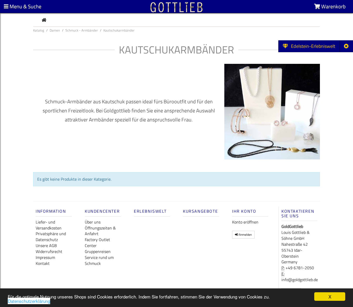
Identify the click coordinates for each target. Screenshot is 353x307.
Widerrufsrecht (49, 251)
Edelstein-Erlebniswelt (311, 46)
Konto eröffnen (245, 222)
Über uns (93, 222)
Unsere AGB (46, 245)
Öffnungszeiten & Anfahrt (100, 231)
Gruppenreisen (98, 251)
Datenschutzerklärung (29, 301)
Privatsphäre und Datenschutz (51, 237)
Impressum (45, 257)
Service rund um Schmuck (99, 260)
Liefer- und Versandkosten (49, 225)
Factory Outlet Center (97, 242)
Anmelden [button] (245, 234)
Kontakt (43, 263)
